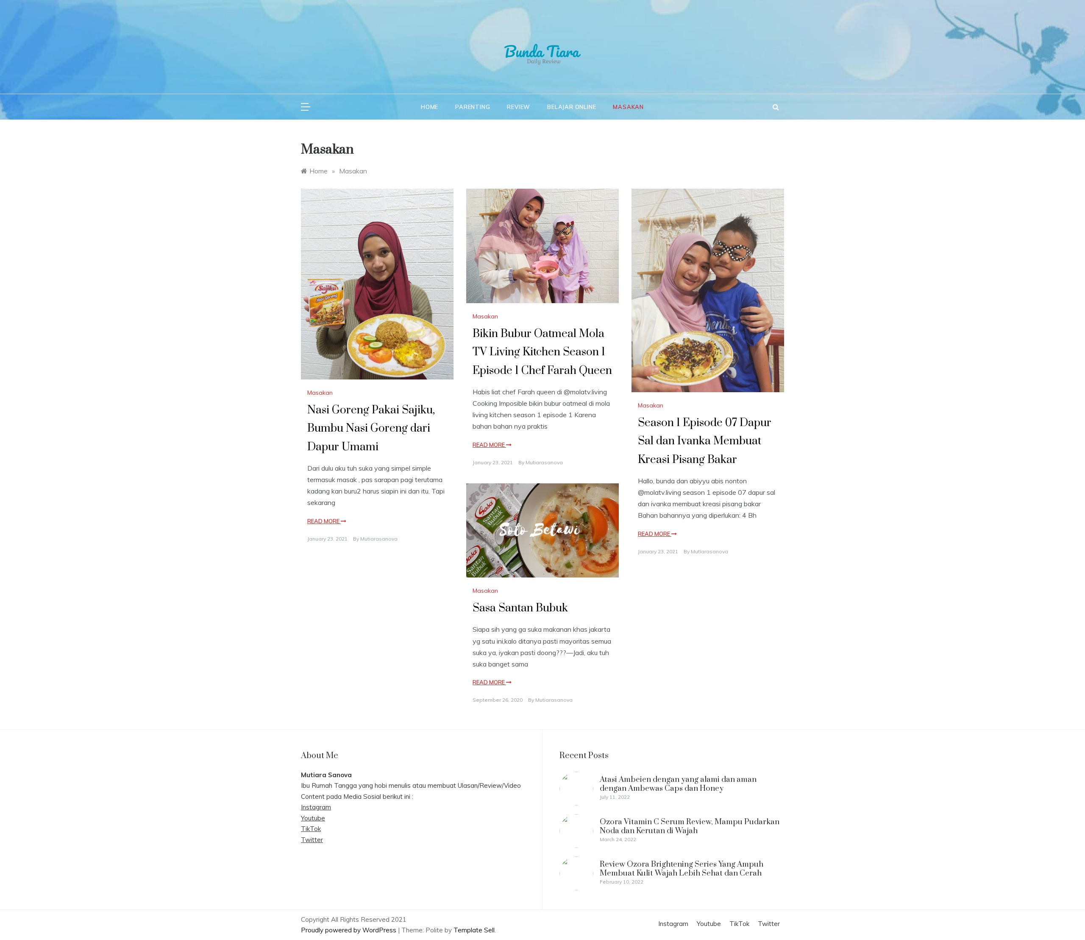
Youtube (313, 818)
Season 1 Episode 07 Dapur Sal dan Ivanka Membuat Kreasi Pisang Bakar (704, 441)
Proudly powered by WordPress (349, 930)
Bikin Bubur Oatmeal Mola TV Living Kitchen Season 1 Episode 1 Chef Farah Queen (542, 352)
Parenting (472, 106)
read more (324, 521)
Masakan (628, 106)
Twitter (312, 840)
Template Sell (474, 930)
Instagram (316, 807)
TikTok (311, 829)
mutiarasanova (379, 539)
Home (429, 106)
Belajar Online (571, 106)
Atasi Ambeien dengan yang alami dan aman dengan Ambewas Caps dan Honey (678, 784)
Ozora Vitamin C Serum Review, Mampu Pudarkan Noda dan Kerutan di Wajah (689, 826)
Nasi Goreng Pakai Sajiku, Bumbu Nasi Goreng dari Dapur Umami (371, 428)
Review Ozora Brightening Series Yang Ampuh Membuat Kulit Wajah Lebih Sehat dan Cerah (681, 868)
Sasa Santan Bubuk (520, 608)
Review (518, 106)
